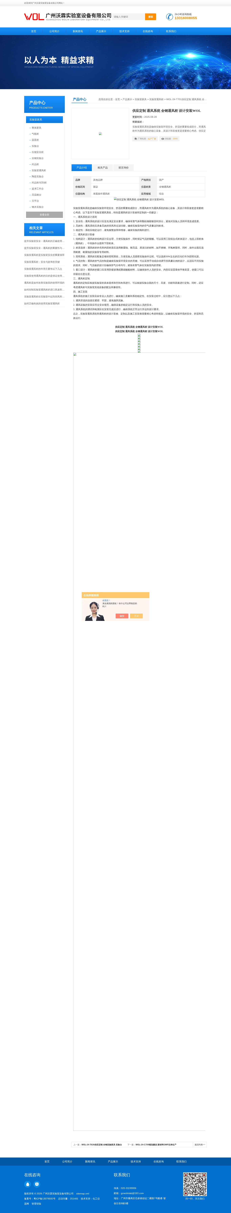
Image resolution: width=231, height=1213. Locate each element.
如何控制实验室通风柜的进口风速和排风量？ (44, 289)
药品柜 (35, 164)
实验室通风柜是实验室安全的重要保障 (44, 255)
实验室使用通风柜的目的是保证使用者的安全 (44, 275)
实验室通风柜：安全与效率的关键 (42, 262)
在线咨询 (148, 31)
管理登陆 (36, 1203)
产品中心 (37, 102)
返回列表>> (200, 1144)
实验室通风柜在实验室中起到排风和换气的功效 (44, 296)
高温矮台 (36, 194)
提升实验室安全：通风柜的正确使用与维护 (44, 241)
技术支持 (124, 31)
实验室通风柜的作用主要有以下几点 (43, 268)
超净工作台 (38, 188)
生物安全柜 (38, 152)
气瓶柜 (35, 133)
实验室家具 (35, 119)
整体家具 (36, 127)
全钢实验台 (38, 158)
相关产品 (103, 167)
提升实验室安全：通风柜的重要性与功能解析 (44, 248)
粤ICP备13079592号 (44, 1198)
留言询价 (124, 167)
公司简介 (54, 31)
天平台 (35, 200)
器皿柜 (35, 140)
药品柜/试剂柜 (39, 182)
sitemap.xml (82, 1193)
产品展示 (101, 31)
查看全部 (44, 214)
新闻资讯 (78, 31)
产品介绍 (82, 167)
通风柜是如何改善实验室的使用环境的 (44, 282)
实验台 (35, 146)
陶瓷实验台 (38, 176)
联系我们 (171, 31)
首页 (33, 31)
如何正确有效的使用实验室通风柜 (42, 303)
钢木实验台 (38, 207)
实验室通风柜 (39, 170)
